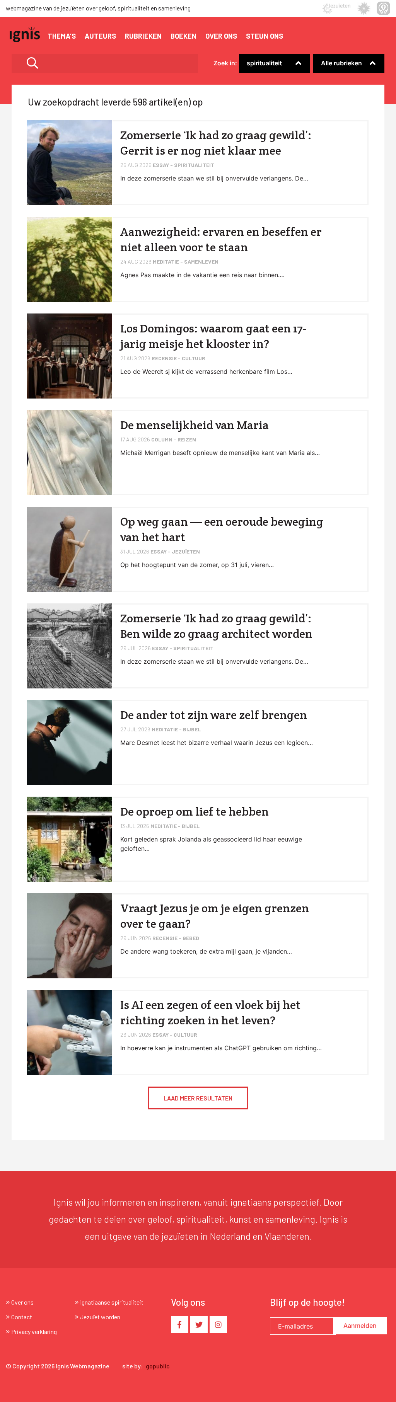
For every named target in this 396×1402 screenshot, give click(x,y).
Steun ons (264, 36)
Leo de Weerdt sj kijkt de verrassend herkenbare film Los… (206, 371)
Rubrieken (143, 36)
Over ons (221, 36)
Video (321, 74)
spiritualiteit (264, 63)
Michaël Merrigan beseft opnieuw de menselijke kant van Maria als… (220, 453)
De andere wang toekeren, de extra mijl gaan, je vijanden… (206, 951)
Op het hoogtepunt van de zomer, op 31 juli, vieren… (197, 565)
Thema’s (62, 36)
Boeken (183, 36)
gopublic (158, 1366)
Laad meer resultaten (198, 1098)
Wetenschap (257, 74)
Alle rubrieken (341, 63)
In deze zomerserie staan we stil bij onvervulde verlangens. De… (214, 178)
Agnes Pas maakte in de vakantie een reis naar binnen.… (202, 275)
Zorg (245, 74)
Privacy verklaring (34, 1331)
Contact (21, 1316)
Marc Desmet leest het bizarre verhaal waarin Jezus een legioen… (216, 742)
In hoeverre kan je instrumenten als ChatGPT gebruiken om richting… (221, 1048)
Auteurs (100, 36)
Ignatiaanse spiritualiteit (111, 1302)
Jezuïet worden (100, 1316)
